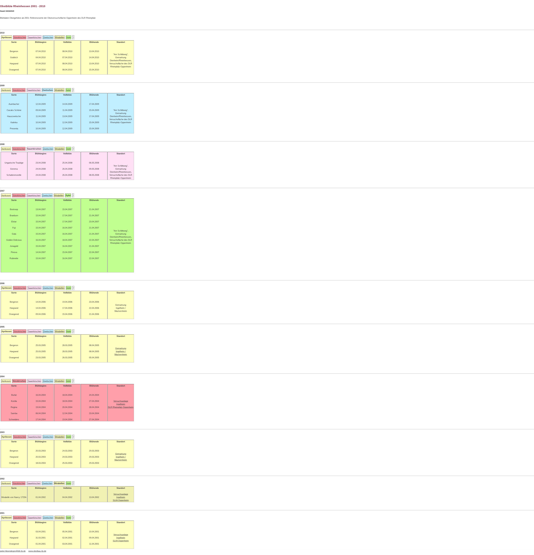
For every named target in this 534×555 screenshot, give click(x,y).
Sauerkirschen (34, 37)
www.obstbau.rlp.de (37, 551)
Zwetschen (48, 37)
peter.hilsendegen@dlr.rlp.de (13, 551)
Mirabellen (59, 37)
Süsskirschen (19, 37)
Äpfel (68, 37)
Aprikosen (6, 90)
